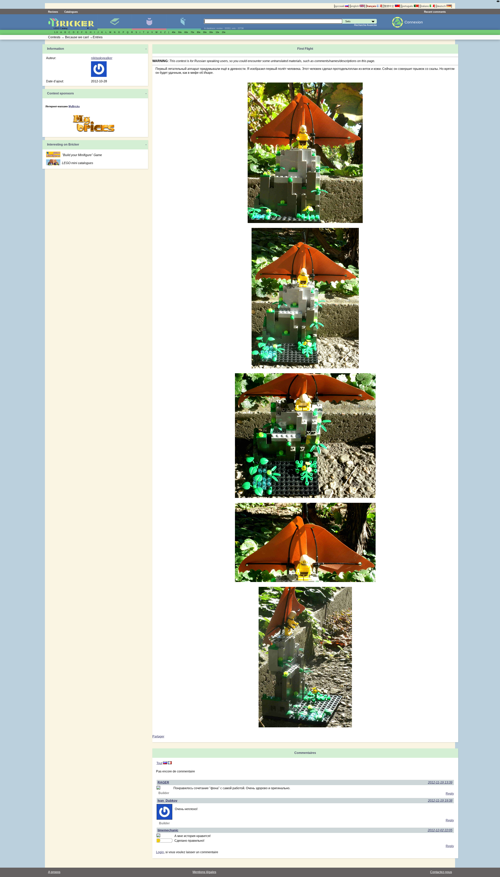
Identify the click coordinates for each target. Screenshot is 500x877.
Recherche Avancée (365, 25)
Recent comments (435, 11)
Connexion (413, 22)
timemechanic (168, 830)
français (372, 6)
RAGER (163, 782)
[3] (165, 763)
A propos (54, 872)
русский (340, 6)
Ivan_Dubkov (167, 800)
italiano (425, 6)
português (408, 6)
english (355, 6)
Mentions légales (204, 872)
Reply (450, 793)
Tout (159, 763)
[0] (170, 763)
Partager (158, 736)
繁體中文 (389, 6)
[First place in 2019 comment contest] (157, 840)
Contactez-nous (441, 872)
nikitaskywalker (101, 58)
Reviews (53, 11)
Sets (114, 22)
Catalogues (71, 11)
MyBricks (74, 106)
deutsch (441, 6)
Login (160, 852)
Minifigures (149, 22)
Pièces (183, 22)
